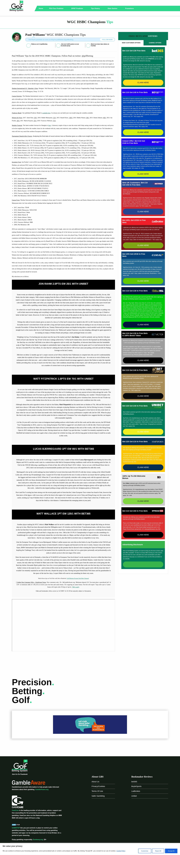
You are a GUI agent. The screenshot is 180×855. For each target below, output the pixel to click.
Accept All (171, 851)
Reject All (158, 851)
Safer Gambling (98, 796)
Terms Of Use (97, 791)
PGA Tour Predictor (56, 8)
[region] (90, 849)
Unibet (134, 796)
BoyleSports (136, 786)
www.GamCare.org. (135, 319)
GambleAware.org (41, 789)
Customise (144, 851)
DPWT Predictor (77, 8)
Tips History (95, 8)
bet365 (134, 782)
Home (41, 8)
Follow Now (107, 39)
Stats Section (113, 8)
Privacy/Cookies (98, 786)
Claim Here (143, 82)
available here (46, 113)
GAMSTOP (16, 828)
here (49, 125)
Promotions (129, 8)
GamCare (15, 810)
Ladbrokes (135, 791)
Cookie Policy (120, 851)
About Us (95, 782)
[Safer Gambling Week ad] (90, 724)
